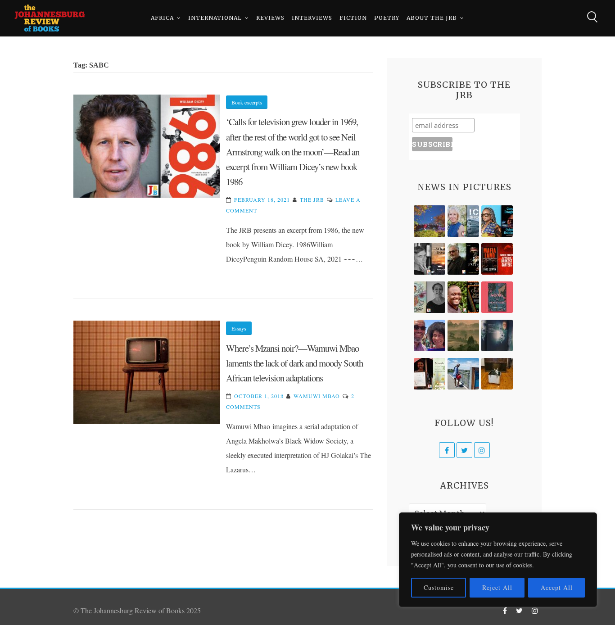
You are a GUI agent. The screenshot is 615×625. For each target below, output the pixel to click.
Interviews (312, 17)
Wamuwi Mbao (317, 395)
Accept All (557, 587)
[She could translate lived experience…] (429, 335)
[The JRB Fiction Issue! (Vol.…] (429, 221)
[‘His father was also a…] (429, 373)
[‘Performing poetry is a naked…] (429, 297)
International (215, 17)
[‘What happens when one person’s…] (463, 297)
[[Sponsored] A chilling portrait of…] (497, 259)
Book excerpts (246, 102)
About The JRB (432, 17)
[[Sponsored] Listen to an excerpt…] (497, 221)
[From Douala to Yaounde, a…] (463, 335)
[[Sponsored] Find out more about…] (497, 297)
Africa (162, 17)
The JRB (312, 199)
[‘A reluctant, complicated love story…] (463, 221)
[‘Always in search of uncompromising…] (429, 259)
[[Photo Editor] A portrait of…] (463, 373)
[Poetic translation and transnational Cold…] (497, 335)
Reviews (270, 17)
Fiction (353, 17)
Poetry (386, 17)
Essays (238, 328)
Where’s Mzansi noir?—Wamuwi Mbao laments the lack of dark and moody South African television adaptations (294, 363)
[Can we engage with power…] (463, 259)
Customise (439, 587)
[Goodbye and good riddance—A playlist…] (497, 373)
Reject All (497, 587)
